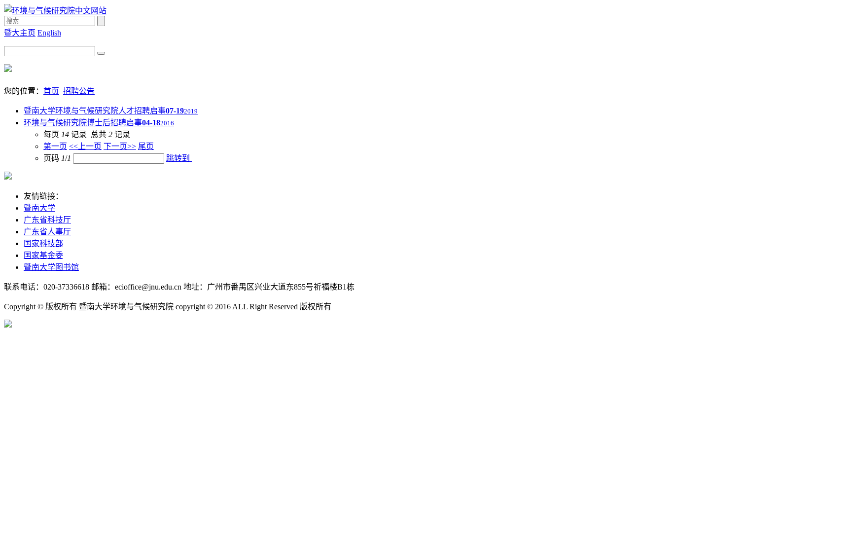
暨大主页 (20, 33)
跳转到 (179, 158)
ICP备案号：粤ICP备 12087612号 (382, 307)
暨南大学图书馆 (51, 267)
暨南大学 (39, 208)
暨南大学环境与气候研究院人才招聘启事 (111, 111)
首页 (51, 91)
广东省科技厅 (47, 220)
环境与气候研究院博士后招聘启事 (99, 122)
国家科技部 (43, 243)
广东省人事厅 (47, 231)
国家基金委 (43, 255)
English (49, 33)
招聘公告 (79, 91)
